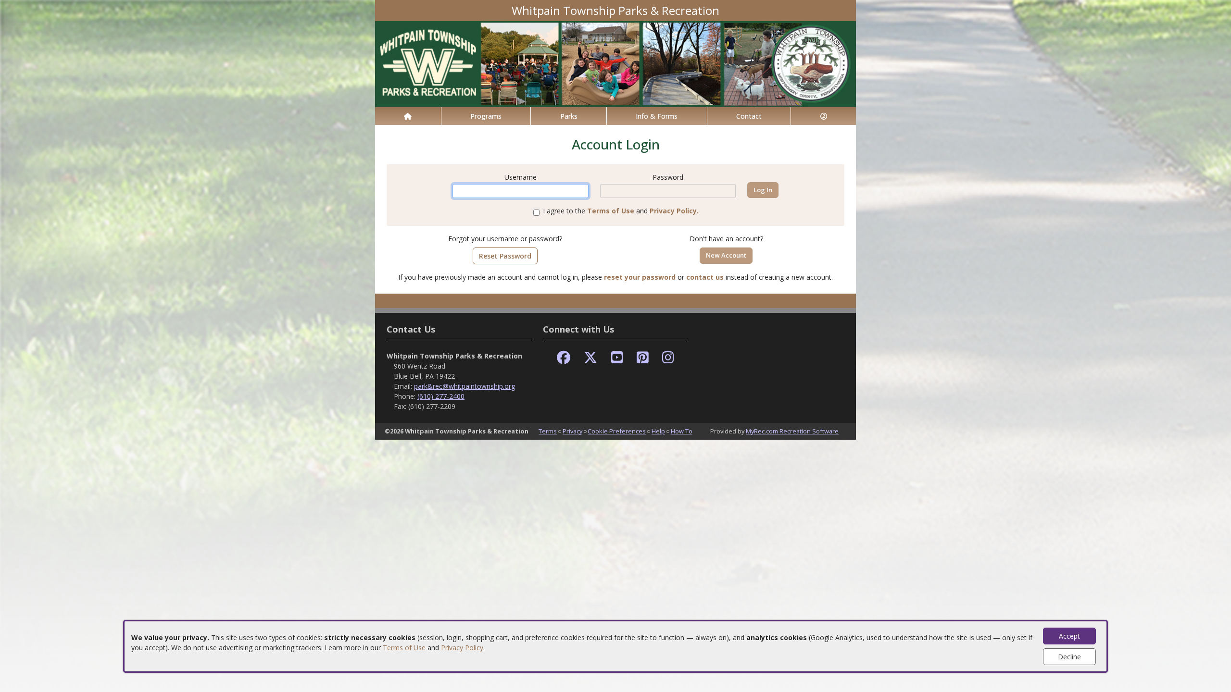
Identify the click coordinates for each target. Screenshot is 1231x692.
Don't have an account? (726, 238)
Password (668, 177)
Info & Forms (657, 116)
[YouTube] (617, 358)
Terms (548, 431)
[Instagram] (668, 358)
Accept (1069, 636)
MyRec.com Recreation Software (792, 431)
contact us (705, 277)
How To (681, 431)
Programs (486, 116)
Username (520, 177)
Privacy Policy (462, 647)
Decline (1069, 656)
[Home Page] (408, 116)
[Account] (823, 116)
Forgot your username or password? (505, 238)
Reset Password (505, 255)
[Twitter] (590, 358)
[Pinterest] (643, 358)
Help (658, 431)
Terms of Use (404, 647)
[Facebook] (563, 358)
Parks (569, 116)
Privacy (572, 431)
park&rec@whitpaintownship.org (464, 386)
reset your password (640, 277)
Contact (749, 116)
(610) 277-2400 (441, 396)
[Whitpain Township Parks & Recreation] (615, 63)
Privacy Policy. (674, 210)
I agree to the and (621, 210)
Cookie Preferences (617, 431)
